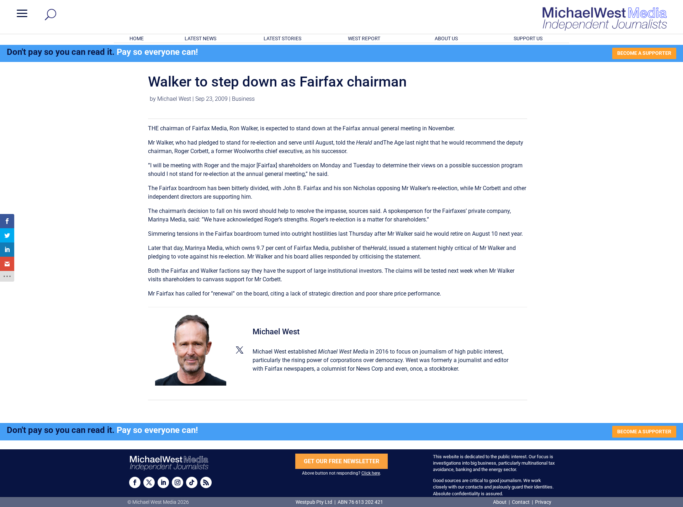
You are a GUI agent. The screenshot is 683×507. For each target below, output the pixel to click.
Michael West (174, 98)
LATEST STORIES (282, 38)
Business (243, 98)
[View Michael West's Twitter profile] (239, 350)
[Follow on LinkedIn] (163, 482)
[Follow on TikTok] (191, 482)
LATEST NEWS (200, 38)
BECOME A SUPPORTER (644, 53)
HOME (136, 38)
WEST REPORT (364, 38)
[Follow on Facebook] (135, 482)
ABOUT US (446, 38)
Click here (370, 473)
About (500, 502)
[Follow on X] (149, 482)
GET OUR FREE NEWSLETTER (341, 461)
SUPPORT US (528, 38)
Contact (521, 502)
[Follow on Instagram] (177, 482)
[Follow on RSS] (206, 482)
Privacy (543, 502)
